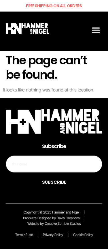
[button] (95, 29)
